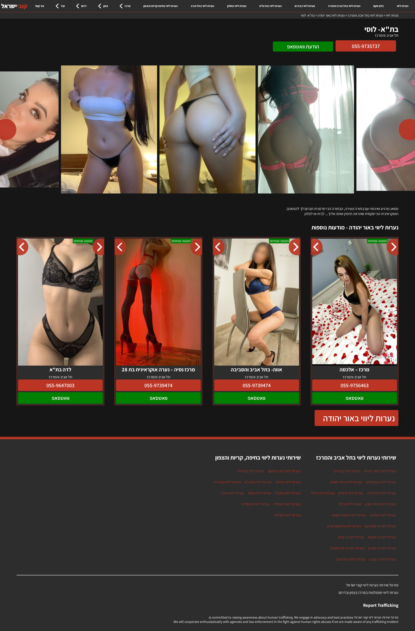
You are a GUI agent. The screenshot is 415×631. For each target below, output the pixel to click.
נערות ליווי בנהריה (227, 482)
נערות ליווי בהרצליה (270, 6)
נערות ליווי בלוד (349, 504)
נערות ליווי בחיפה (288, 482)
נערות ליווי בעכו (232, 493)
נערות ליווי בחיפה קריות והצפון (160, 6)
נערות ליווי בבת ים (305, 6)
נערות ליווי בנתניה (383, 515)
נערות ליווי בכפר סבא (380, 504)
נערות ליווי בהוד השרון (346, 482)
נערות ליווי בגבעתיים (381, 482)
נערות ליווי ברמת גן (382, 548)
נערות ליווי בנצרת (288, 493)
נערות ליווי (403, 6)
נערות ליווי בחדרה (251, 470)
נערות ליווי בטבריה (258, 482)
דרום (84, 6)
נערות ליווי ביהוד (323, 493)
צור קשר (39, 6)
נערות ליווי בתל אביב (202, 6)
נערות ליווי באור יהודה (359, 418)
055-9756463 (355, 385)
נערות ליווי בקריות (287, 515)
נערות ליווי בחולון (236, 6)
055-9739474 (257, 385)
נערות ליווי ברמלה (351, 537)
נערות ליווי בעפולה (287, 504)
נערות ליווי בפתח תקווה (349, 515)
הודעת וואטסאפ (303, 46)
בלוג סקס (378, 6)
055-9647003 (60, 385)
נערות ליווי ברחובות (382, 537)
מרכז (128, 6)
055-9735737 (366, 46)
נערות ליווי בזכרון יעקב (284, 470)
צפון (105, 6)
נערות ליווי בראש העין (380, 526)
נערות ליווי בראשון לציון (344, 526)
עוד (63, 6)
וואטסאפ (354, 398)
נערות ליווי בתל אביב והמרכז (344, 6)
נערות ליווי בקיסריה (255, 504)
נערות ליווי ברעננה (382, 559)
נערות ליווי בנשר (259, 493)
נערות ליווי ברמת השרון (348, 548)
